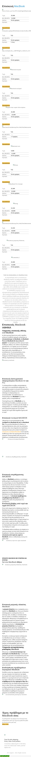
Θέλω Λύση (5, 724)
